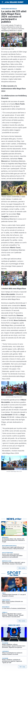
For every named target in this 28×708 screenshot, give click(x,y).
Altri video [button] (22, 667)
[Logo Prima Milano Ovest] (14, 2)
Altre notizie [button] (21, 568)
